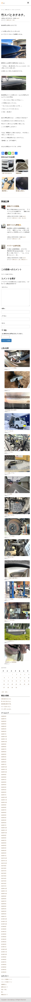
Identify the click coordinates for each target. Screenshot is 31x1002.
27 (4, 687)
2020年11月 (4, 891)
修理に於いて (8, 9)
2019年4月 (3, 939)
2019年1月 (3, 947)
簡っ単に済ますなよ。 (6, 701)
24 (20, 684)
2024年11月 (4, 769)
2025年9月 (3, 744)
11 (24, 677)
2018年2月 (3, 972)
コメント (4, 287)
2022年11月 (4, 830)
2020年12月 (4, 888)
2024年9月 (3, 774)
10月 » (6, 692)
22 (12, 684)
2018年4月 (3, 969)
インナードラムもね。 (10, 536)
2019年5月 (3, 936)
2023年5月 (3, 815)
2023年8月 (3, 807)
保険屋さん (4, 984)
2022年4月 (3, 848)
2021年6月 (3, 873)
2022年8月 (3, 838)
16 (16, 681)
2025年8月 (3, 746)
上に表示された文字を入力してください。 (13, 333)
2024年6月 (3, 782)
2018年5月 (3, 967)
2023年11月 (4, 800)
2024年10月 (4, 772)
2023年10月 (4, 802)
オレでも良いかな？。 (6, 706)
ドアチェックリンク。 (10, 389)
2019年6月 (3, 934)
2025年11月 (4, 739)
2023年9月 (3, 805)
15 (12, 681)
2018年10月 (4, 954)
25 (24, 684)
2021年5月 (3, 876)
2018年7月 (3, 962)
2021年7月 (3, 870)
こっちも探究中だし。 (10, 641)
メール (4, 316)
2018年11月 (4, 952)
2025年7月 (3, 749)
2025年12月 (4, 736)
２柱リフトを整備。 (9, 599)
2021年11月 (4, 860)
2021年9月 (3, 865)
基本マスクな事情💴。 (14, 225)
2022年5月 (3, 845)
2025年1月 (3, 764)
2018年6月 (3, 964)
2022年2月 (3, 853)
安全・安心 (21, 218)
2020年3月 (3, 911)
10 (20, 677)
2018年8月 (3, 959)
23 (16, 684)
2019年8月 (3, 929)
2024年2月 (3, 792)
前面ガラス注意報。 (13, 206)
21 (8, 684)
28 (8, 687)
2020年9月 (3, 896)
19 (28, 681)
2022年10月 (4, 832)
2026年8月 (3, 716)
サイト (3, 323)
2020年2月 (3, 914)
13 (4, 681)
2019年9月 (3, 926)
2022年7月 (3, 840)
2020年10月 (4, 893)
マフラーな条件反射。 (14, 246)
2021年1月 (3, 886)
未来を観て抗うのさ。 (6, 699)
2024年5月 (3, 784)
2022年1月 (3, 855)
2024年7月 (3, 779)
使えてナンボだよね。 (10, 620)
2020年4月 (3, 908)
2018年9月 (3, 957)
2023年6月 (3, 812)
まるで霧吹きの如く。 (10, 557)
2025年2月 (3, 762)
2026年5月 (3, 724)
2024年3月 (3, 789)
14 (8, 681)
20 (4, 684)
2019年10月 (4, 924)
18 (24, 681)
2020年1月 (3, 916)
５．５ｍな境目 (8, 494)
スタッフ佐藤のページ (6, 979)
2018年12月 (4, 949)
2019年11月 (4, 921)
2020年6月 (3, 903)
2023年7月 (3, 810)
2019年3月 (3, 941)
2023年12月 (4, 797)
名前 (3, 308)
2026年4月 (3, 726)
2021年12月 (4, 858)
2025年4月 (3, 757)
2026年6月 (3, 721)
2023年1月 (3, 825)
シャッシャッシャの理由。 (11, 368)
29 (12, 687)
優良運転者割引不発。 (6, 704)
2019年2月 (3, 944)
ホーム (2, 9)
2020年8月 (3, 898)
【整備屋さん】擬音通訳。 (11, 662)
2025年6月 (3, 751)
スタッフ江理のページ (6, 982)
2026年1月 (3, 734)
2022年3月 (3, 850)
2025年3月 (3, 759)
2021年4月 (3, 878)
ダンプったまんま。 (9, 431)
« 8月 (2, 692)
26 (28, 684)
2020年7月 (3, 901)
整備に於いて (24, 259)
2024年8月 (3, 777)
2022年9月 (3, 835)
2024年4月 (3, 787)
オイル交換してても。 (10, 473)
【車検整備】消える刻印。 (11, 410)
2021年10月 (4, 863)
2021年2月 (3, 883)
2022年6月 (3, 843)
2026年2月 (3, 731)
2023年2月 (3, 822)
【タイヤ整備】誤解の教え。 (12, 578)
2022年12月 (4, 827)
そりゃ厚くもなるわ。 (6, 709)
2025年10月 (4, 741)
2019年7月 (3, 931)
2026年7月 (3, 719)
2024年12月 (4, 767)
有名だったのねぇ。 (9, 452)
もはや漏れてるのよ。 (10, 515)
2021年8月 (3, 868)
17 (20, 681)
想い (14, 20)
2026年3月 (3, 729)
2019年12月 (4, 919)
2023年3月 (3, 820)
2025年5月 (3, 754)
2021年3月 (3, 881)
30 (16, 687)
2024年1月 (3, 795)
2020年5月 (3, 906)
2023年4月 (3, 817)
